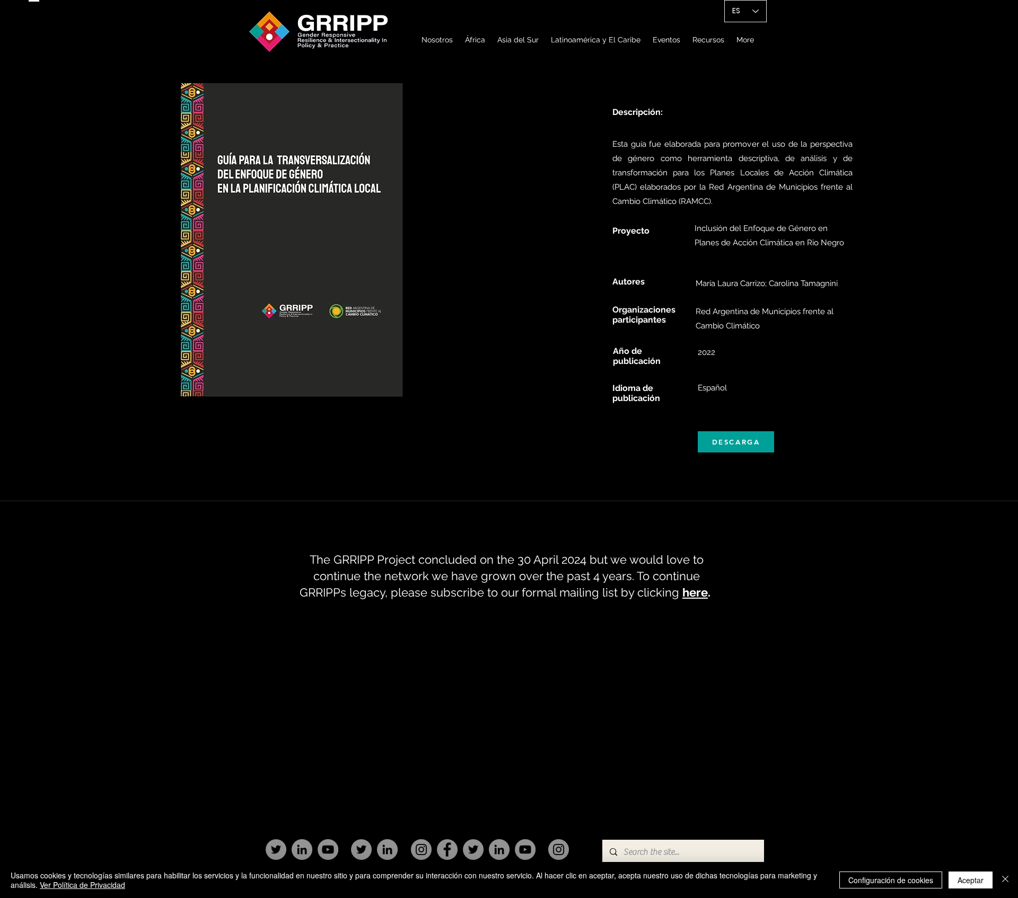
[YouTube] (328, 849)
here (695, 592)
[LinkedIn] (302, 849)
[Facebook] (447, 849)
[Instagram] (421, 849)
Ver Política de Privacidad (82, 884)
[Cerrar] (1005, 880)
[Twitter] (276, 849)
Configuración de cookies (890, 880)
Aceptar (971, 880)
